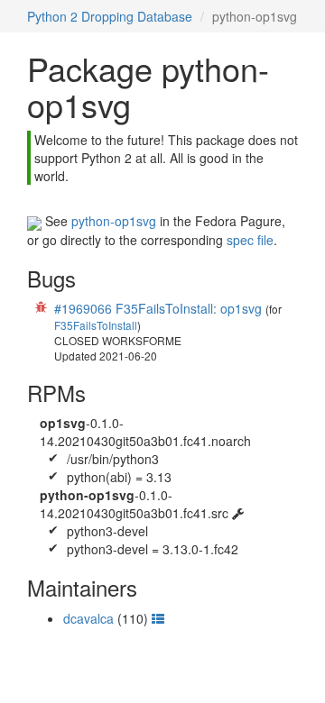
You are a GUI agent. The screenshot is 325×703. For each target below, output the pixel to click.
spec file (250, 240)
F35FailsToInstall (95, 325)
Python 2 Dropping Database (109, 16)
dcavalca (88, 618)
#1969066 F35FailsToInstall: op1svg (158, 308)
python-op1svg (113, 221)
